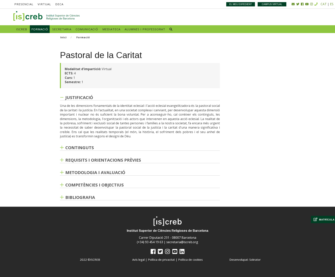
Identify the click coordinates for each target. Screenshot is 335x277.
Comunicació (87, 29)
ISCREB (21, 29)
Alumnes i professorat (145, 29)
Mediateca (111, 29)
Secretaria (61, 29)
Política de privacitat (161, 259)
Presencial (23, 4)
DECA (59, 4)
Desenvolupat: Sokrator (245, 259)
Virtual (44, 4)
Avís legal (138, 259)
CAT (324, 4)
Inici (63, 37)
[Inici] (46, 16)
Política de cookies (190, 259)
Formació (39, 29)
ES (331, 4)
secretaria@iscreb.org (182, 242)
